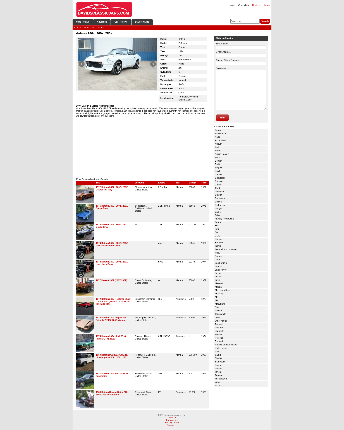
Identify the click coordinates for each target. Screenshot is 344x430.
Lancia (218, 266)
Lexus (218, 273)
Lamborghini (221, 263)
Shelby (218, 358)
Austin (218, 150)
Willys (218, 385)
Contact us (243, 5)
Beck (217, 157)
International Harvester (226, 249)
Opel (217, 317)
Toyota (218, 372)
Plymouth (219, 331)
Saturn (218, 355)
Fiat (217, 225)
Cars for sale (82, 22)
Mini (217, 300)
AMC (217, 137)
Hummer (219, 242)
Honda (218, 239)
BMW (217, 164)
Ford (217, 229)
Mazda (218, 287)
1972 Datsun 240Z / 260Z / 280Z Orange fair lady (112, 188)
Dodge (218, 208)
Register (256, 5)
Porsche (219, 338)
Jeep (217, 259)
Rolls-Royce (221, 348)
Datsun (218, 195)
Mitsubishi (220, 304)
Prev (82, 64)
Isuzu (217, 253)
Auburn (218, 144)
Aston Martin (221, 140)
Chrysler (219, 181)
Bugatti (218, 167)
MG (216, 297)
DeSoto (218, 201)
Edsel (218, 215)
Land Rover (220, 270)
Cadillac (219, 174)
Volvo (217, 382)
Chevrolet (219, 178)
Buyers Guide (142, 22)
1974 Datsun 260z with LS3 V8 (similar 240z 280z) (111, 337)
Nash (217, 307)
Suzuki (218, 368)
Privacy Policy (172, 422)
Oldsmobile (220, 314)
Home (232, 5)
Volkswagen (221, 379)
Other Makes (221, 321)
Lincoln (218, 276)
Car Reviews (121, 22)
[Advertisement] (142, 148)
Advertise (102, 22)
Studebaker (220, 361)
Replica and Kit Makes (226, 344)
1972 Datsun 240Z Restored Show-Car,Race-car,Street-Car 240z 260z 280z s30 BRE (113, 301)
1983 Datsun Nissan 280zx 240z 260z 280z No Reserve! (112, 393)
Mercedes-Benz (222, 290)
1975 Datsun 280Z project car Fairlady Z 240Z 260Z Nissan (111, 318)
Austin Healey (222, 154)
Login (267, 5)
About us (172, 417)
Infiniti (218, 246)
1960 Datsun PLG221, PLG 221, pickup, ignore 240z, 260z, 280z (112, 356)
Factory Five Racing (224, 219)
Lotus (217, 280)
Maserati (219, 283)
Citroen (218, 184)
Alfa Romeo (220, 133)
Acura (218, 130)
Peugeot (219, 327)
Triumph (219, 375)
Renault (219, 341)
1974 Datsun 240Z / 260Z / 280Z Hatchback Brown (112, 263)
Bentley (218, 161)
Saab (217, 351)
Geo (217, 232)
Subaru (218, 365)
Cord (217, 188)
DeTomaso (220, 205)
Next (153, 64)
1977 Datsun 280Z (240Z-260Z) (111, 280)
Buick (217, 171)
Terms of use (172, 420)
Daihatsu (219, 191)
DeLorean (220, 198)
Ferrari (218, 222)
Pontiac (218, 334)
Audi (217, 147)
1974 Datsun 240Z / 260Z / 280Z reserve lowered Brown (112, 244)
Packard (219, 324)
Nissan (218, 310)
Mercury (219, 293)
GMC (217, 236)
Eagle (218, 212)
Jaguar (218, 256)
